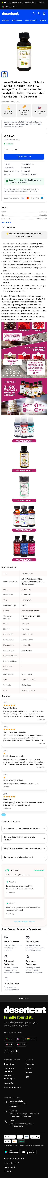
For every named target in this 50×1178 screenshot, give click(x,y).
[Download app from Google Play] (12, 1152)
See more (6, 222)
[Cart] (44, 13)
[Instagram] (6, 1051)
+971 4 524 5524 (16, 1126)
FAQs (7, 1171)
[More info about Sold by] (33, 164)
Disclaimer (10, 1167)
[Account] (39, 13)
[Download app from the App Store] (29, 1152)
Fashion (43, 20)
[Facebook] (17, 1051)
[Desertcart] (10, 13)
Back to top (24, 998)
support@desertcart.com (20, 1116)
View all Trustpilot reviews (24, 921)
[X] (11, 1051)
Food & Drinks (30, 20)
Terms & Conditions (14, 1158)
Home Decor (17, 20)
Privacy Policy (11, 1163)
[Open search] (33, 13)
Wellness (5, 20)
